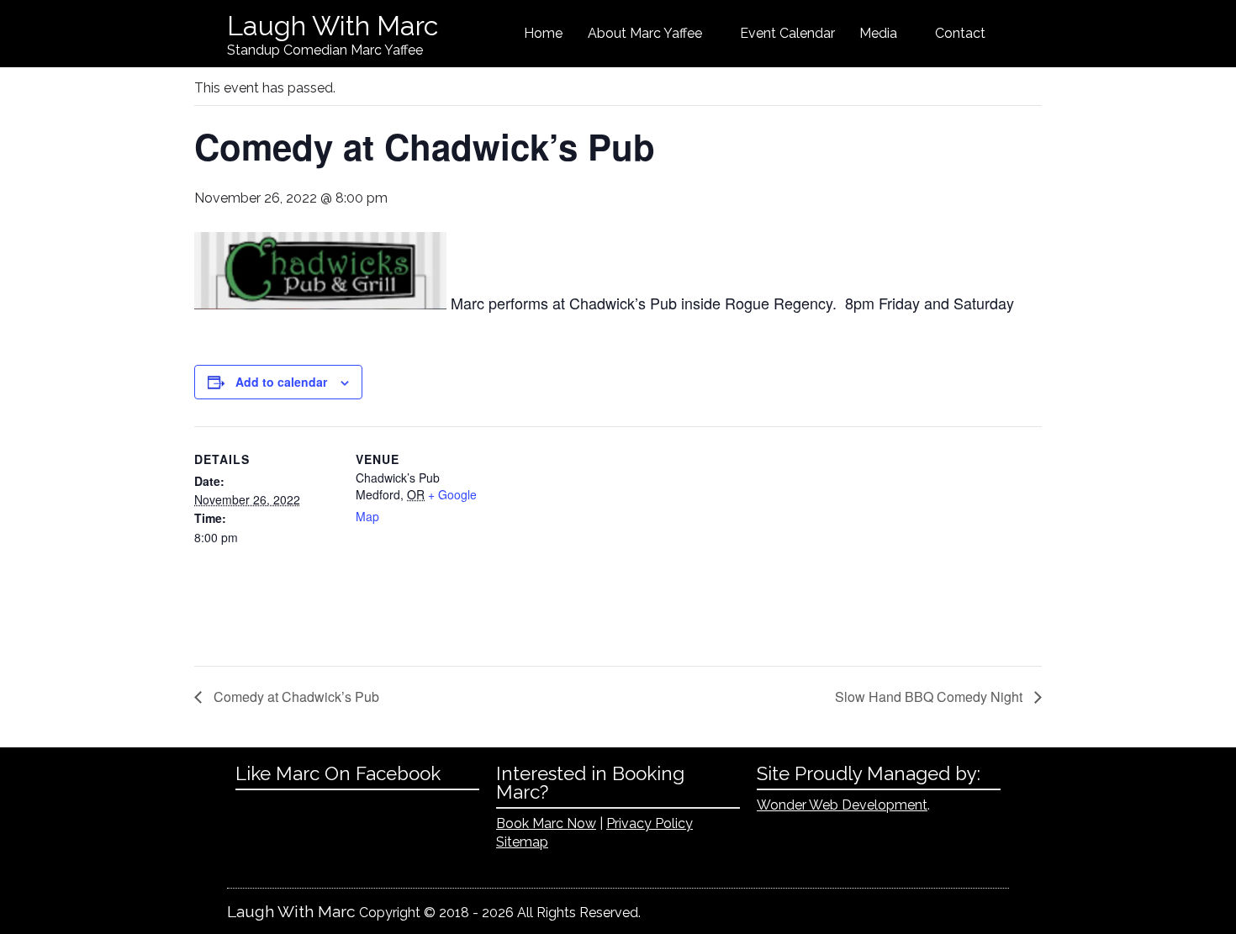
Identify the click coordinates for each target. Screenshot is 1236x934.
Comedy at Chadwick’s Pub (294, 696)
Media (878, 33)
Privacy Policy (649, 823)
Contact (960, 33)
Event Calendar (787, 33)
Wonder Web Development (842, 805)
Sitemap (522, 842)
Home (543, 33)
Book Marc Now (546, 823)
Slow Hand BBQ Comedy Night (930, 696)
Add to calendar (281, 381)
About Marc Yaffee (645, 33)
